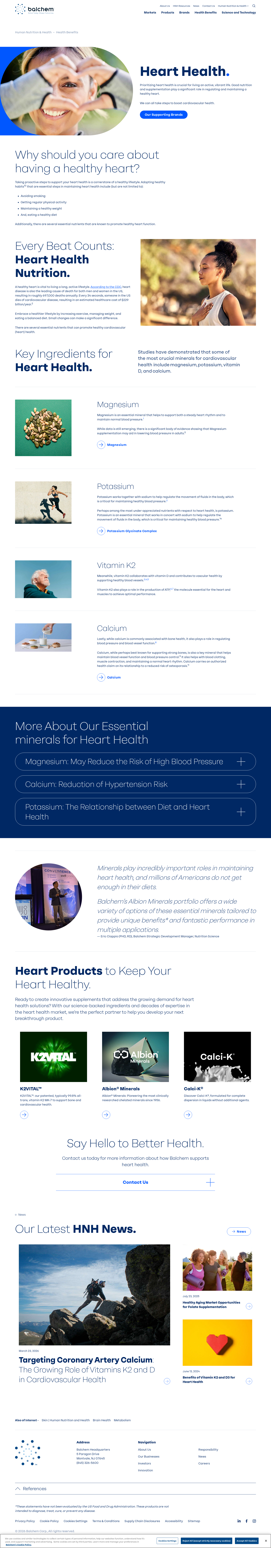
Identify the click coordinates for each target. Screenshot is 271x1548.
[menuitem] (150, 12)
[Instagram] (254, 1521)
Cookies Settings (167, 1541)
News (196, 6)
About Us (165, 6)
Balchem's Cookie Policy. (19, 1545)
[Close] (266, 1540)
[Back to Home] (27, 1452)
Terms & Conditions (106, 1521)
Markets (150, 12)
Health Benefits (206, 12)
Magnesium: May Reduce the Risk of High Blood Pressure (124, 761)
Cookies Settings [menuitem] (75, 1521)
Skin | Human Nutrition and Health (66, 1420)
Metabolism (122, 1420)
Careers (204, 1463)
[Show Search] (254, 6)
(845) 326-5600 (87, 1463)
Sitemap (194, 1521)
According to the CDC (105, 287)
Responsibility (208, 1449)
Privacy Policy (25, 1521)
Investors (144, 1463)
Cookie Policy (49, 1521)
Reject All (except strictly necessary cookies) (207, 1541)
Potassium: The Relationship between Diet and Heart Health (117, 811)
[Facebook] (246, 1521)
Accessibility (174, 1521)
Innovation (145, 1470)
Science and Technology (239, 12)
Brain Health (102, 1420)
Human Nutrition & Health (232, 6)
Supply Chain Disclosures (142, 1521)
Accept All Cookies (247, 1541)
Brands (184, 12)
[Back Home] (34, 9)
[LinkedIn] (239, 1521)
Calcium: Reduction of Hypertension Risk (96, 784)
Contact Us (208, 6)
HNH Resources (181, 6)
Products (167, 12)
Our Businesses (148, 1456)
